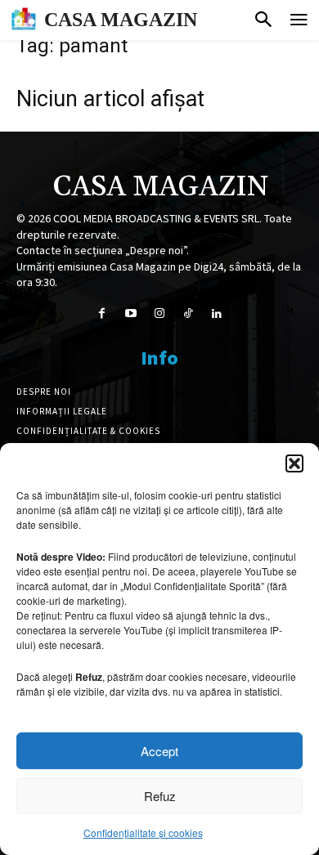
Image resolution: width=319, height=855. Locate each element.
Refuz (160, 795)
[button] (294, 463)
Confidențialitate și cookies (143, 832)
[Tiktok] (188, 313)
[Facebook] (102, 313)
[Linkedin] (217, 313)
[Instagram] (159, 313)
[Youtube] (130, 313)
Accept (159, 750)
